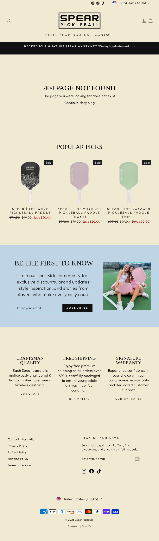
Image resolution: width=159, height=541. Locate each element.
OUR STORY (30, 393)
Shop (65, 35)
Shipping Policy (18, 459)
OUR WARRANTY (128, 398)
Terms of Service (19, 465)
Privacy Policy (17, 446)
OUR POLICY (79, 399)
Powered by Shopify (79, 526)
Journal (82, 35)
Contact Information (22, 439)
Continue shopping (79, 102)
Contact (104, 35)
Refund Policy (17, 452)
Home (51, 35)
